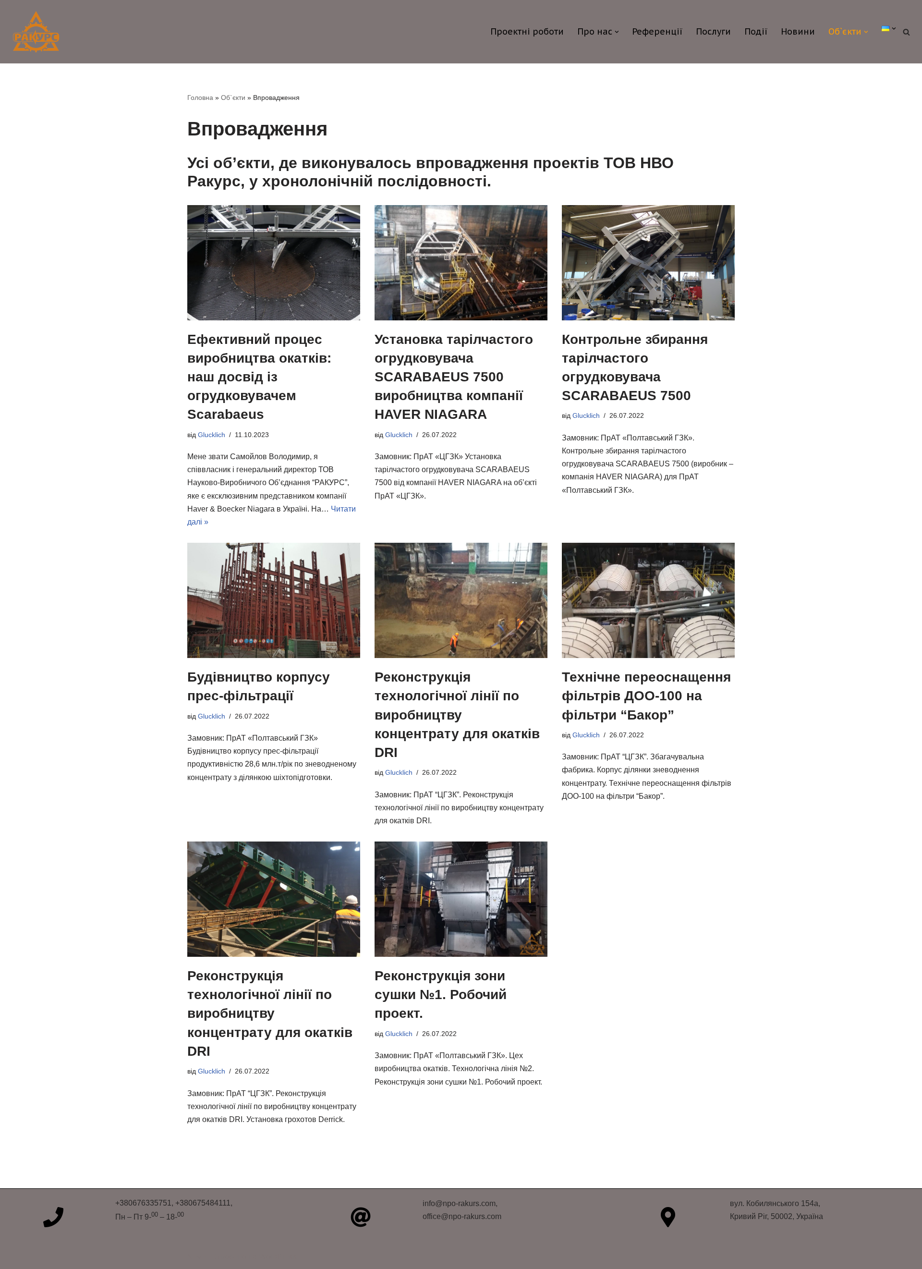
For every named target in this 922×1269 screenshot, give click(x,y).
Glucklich (211, 435)
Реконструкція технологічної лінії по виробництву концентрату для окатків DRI (457, 715)
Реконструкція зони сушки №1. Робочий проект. (441, 994)
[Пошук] (906, 32)
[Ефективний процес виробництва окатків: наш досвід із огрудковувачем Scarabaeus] (273, 262)
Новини (798, 31)
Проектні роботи (527, 31)
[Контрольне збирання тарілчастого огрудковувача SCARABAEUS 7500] (648, 262)
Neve (196, 1257)
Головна (200, 97)
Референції (657, 31)
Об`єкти (233, 97)
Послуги (713, 31)
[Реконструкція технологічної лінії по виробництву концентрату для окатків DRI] (461, 600)
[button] (617, 32)
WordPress (278, 1257)
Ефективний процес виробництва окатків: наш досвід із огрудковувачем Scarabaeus (259, 377)
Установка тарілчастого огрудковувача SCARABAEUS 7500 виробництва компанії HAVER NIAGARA (454, 377)
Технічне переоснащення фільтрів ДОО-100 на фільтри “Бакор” (646, 696)
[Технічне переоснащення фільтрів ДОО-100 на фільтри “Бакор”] (648, 600)
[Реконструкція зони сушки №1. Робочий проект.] (461, 899)
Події (755, 31)
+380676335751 (143, 1203)
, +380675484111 (200, 1203)
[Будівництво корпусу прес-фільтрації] (273, 600)
